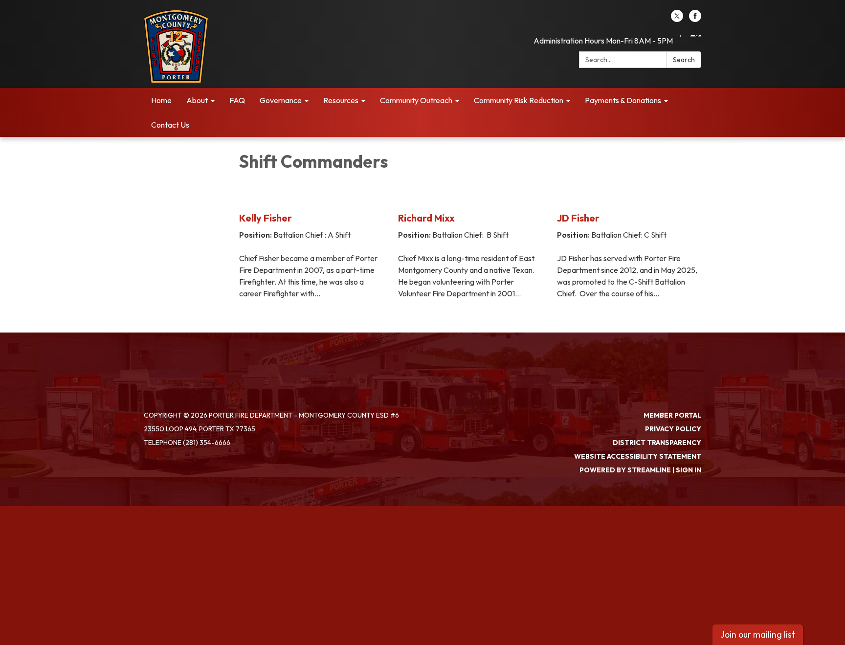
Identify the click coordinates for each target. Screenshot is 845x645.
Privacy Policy (673, 428)
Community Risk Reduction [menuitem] (518, 100)
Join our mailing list (757, 634)
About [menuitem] (197, 100)
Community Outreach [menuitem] (416, 100)
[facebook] (695, 19)
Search (684, 59)
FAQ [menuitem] (237, 100)
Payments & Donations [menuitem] (623, 100)
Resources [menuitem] (340, 100)
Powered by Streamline (625, 470)
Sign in (688, 470)
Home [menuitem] (161, 100)
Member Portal (672, 415)
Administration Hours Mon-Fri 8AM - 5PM (603, 40)
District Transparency (657, 442)
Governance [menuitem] (281, 100)
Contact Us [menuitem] (170, 125)
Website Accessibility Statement (637, 456)
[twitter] (677, 19)
